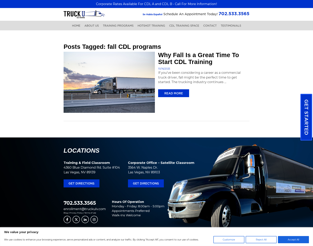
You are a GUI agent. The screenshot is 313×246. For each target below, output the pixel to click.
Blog (66, 213)
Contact (210, 25)
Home (76, 25)
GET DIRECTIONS (81, 183)
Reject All (261, 239)
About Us (91, 25)
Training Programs (118, 25)
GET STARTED (306, 117)
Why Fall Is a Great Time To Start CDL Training (198, 58)
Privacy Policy (76, 213)
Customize (229, 239)
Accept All (293, 239)
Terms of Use (90, 213)
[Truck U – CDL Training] (84, 14)
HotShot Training (151, 25)
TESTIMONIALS (231, 25)
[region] (156, 236)
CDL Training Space (184, 25)
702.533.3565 (80, 203)
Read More (173, 93)
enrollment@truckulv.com (85, 209)
